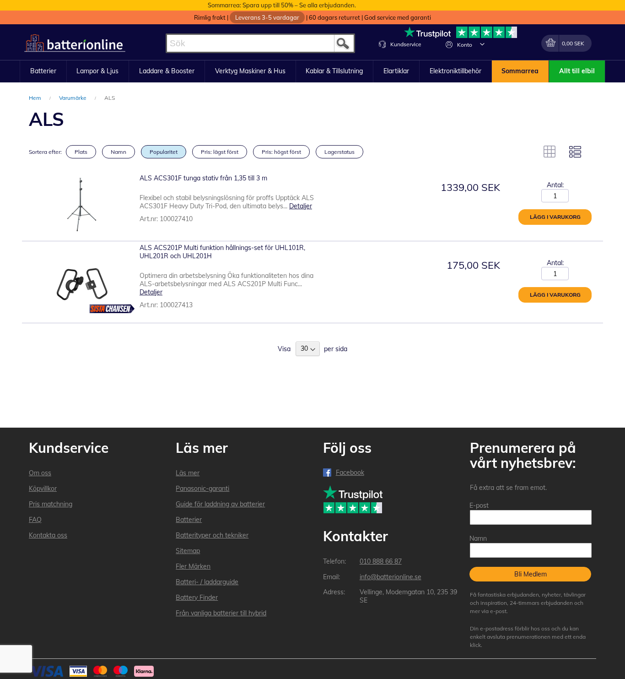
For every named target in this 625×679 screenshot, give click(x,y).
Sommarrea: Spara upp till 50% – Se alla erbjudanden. (282, 5)
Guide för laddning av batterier (220, 504)
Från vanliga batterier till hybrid (221, 613)
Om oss (40, 473)
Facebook (350, 472)
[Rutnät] (549, 152)
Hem (36, 97)
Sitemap (188, 551)
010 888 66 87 (381, 561)
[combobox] (260, 43)
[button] (482, 44)
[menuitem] (43, 71)
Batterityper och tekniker (212, 535)
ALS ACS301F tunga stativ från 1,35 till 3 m (203, 178)
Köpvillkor (43, 488)
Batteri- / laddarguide (207, 582)
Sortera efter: (45, 151)
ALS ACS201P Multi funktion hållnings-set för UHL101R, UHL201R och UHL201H (222, 252)
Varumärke (73, 97)
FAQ (35, 520)
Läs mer (187, 473)
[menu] (312, 71)
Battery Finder (197, 597)
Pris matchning (50, 504)
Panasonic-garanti (202, 488)
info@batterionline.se (390, 577)
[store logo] (74, 43)
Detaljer (300, 206)
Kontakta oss (48, 535)
